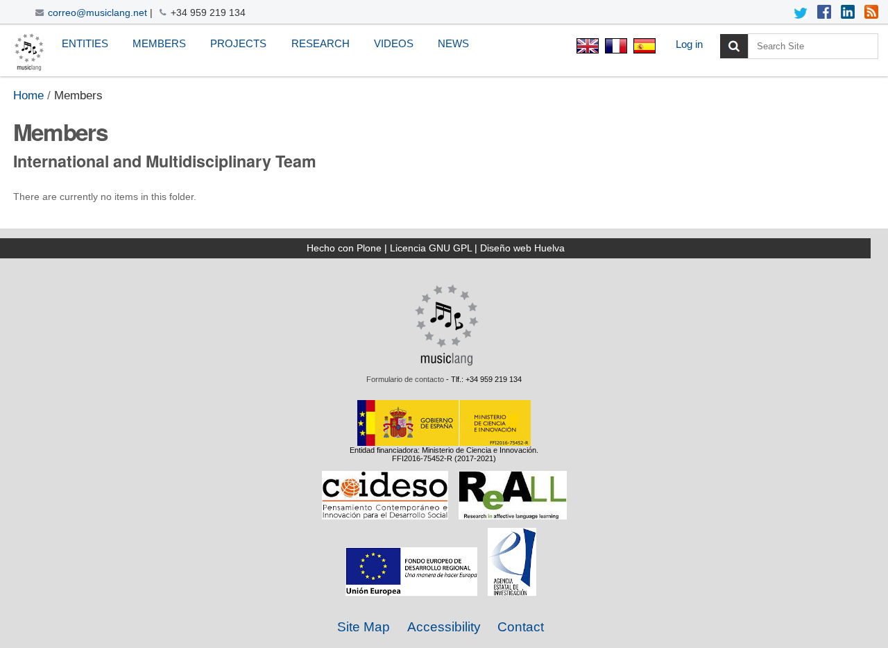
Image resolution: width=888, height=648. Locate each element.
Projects (238, 43)
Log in (689, 44)
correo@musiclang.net (97, 12)
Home (28, 95)
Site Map (363, 627)
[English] (29, 52)
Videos (393, 43)
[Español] (643, 47)
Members (159, 43)
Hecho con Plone (344, 248)
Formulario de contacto (405, 379)
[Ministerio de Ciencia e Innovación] (444, 442)
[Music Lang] (446, 362)
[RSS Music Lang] (871, 13)
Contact (520, 627)
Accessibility (444, 627)
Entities (85, 43)
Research (320, 43)
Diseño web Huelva (522, 248)
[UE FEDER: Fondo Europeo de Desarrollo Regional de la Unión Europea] (411, 592)
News (453, 43)
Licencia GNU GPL (431, 248)
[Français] (615, 47)
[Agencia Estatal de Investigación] (512, 592)
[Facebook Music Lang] (824, 13)
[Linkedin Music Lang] (847, 13)
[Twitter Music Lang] (800, 13)
